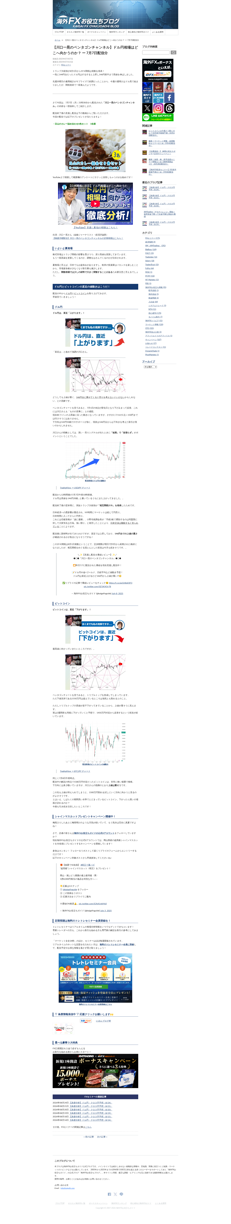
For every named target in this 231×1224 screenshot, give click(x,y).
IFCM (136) (150, 276)
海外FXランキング (117, 32)
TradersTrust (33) (152, 265)
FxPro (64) (149, 268)
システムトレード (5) (157, 306)
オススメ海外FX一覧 (75, 32)
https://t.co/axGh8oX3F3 (120, 583)
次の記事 (101, 1137)
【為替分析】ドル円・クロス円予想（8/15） (90, 1117)
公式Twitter (115, 1194)
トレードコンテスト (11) (155, 347)
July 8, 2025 (117, 593)
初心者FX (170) (155, 313)
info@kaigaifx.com (68, 1188)
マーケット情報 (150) (154, 325)
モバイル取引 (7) (155, 317)
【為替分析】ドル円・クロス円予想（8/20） (90, 1110)
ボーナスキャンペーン (96, 32)
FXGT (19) (149, 253)
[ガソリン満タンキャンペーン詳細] (95, 1086)
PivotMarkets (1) (152, 355)
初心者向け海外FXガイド (138, 32)
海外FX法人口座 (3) (153, 332)
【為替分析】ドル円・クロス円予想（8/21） (90, 1106)
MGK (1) (148, 272)
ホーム (57, 40)
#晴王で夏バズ (88, 865)
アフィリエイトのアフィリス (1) (158, 336)
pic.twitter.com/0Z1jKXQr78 (97, 587)
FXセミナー (66, 65)
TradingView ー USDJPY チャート (75, 488)
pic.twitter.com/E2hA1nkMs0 (93, 904)
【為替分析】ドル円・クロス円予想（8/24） (90, 1103)
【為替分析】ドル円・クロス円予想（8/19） (90, 1113)
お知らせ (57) (151, 343)
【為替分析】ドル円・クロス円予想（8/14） (90, 1120)
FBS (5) (148, 284)
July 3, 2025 (106, 911)
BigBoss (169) (151, 250)
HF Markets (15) (152, 280)
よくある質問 (157, 32)
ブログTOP (59, 32)
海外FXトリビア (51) (154, 321)
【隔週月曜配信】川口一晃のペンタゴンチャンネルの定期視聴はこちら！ (88, 238)
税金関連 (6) (154, 298)
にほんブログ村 (103, 1021)
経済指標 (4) (150, 242)
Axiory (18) (149, 261)
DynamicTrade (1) (152, 351)
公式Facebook (109, 1194)
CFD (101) (149, 328)
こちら (88, 1127)
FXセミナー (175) (152, 238)
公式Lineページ (121, 1194)
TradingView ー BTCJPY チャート (75, 771)
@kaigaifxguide (70, 890)
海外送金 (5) (154, 294)
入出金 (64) (153, 302)
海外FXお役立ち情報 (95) (155, 287)
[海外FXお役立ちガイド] (115, 28)
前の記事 (89, 1137)
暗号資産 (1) (154, 290)
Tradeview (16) (151, 257)
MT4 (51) (152, 309)
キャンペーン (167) (153, 340)
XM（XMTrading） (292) (155, 246)
